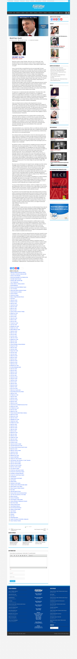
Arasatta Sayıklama (54, 607)
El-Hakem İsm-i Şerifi (15, 422)
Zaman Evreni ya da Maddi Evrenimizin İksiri (19, 404)
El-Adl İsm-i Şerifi (14, 442)
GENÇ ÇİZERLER (38, 1)
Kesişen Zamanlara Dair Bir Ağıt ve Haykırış (19, 412)
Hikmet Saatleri (13, 512)
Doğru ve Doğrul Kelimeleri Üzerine (17, 296)
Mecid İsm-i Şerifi (14, 448)
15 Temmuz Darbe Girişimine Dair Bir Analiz (19, 447)
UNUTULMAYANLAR (50, 1)
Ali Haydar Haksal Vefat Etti (55, 616)
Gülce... (52, 151)
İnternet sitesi (12, 576)
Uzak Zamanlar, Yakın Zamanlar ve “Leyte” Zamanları (20, 460)
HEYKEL (35, 12)
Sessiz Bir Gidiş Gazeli (13, 607)
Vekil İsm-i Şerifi (14, 383)
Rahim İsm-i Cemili (14, 414)
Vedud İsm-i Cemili (14, 452)
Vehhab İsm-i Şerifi (14, 421)
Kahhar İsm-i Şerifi (14, 406)
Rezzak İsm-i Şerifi (14, 440)
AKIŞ (14, 12)
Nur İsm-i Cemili (14, 314)
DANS (27, 12)
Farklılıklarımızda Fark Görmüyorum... (58, 36)
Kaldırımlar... (53, 139)
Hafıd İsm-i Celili (14, 393)
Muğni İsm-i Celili (14, 411)
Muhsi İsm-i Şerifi (14, 360)
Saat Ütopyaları (13, 476)
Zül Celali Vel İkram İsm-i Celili (16, 445)
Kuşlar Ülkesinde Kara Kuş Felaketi (17, 391)
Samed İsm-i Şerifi (14, 305)
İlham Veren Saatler (14, 502)
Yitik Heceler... (53, 120)
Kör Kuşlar (52, 594)
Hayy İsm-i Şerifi (14, 396)
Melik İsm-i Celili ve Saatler (16, 450)
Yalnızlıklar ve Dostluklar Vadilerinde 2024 (27, 543)
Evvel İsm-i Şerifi (14, 336)
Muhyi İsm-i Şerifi (14, 362)
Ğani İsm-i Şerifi (14, 409)
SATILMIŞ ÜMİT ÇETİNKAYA (57, 46)
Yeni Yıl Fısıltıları (14, 288)
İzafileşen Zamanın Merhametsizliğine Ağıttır (19, 484)
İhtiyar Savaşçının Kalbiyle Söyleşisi (17, 488)
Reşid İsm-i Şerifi (14, 331)
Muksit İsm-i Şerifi (14, 432)
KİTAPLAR (27, 1)
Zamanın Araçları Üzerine (15, 504)
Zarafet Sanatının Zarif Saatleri (16, 478)
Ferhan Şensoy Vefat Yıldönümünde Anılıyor (58, 597)
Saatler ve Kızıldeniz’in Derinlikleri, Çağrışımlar (19, 519)
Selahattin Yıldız (54, 107)
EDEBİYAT (18, 12)
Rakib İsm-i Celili (14, 372)
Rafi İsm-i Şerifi (13, 430)
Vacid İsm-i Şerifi (14, 349)
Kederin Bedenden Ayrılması (55, 613)
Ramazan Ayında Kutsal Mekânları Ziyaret (18, 287)
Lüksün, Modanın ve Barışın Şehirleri (18, 283)
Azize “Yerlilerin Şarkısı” (13, 591)
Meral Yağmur (54, 119)
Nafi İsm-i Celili (13, 319)
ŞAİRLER (55, 12)
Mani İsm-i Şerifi (14, 347)
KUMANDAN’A (12, 597)
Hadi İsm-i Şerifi (14, 303)
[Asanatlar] (38, 6)
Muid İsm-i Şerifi (14, 401)
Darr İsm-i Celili (13, 321)
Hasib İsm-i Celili (14, 380)
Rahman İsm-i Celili (14, 416)
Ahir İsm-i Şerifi (14, 334)
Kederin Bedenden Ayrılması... (57, 47)
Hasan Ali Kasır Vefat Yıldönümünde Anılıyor (59, 591)
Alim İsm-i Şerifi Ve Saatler (16, 463)
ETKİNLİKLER (22, 1)
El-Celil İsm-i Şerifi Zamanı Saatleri (17, 470)
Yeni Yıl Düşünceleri (14, 282)
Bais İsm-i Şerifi (14, 370)
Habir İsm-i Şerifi (14, 429)
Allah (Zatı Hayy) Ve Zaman (16, 491)
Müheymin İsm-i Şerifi (15, 455)
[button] (11, 555)
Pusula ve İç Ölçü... (54, 58)
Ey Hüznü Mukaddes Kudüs (16, 367)
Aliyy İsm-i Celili (14, 373)
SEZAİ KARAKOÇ (54, 161)
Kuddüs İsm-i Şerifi (14, 437)
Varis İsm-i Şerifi (14, 354)
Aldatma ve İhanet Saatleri (15, 509)
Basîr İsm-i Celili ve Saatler (16, 466)
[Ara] (69, 1)
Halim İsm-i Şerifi (14, 427)
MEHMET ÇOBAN (54, 57)
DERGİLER (32, 1)
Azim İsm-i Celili (14, 352)
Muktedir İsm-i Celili (14, 339)
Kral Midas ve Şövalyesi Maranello (17, 473)
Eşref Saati (13, 298)
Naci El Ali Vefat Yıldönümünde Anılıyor (57, 604)
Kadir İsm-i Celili (14, 342)
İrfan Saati (12, 515)
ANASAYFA (10, 12)
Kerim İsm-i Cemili (14, 399)
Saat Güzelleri (13, 479)
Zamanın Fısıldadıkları (15, 497)
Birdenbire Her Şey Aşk (13, 613)
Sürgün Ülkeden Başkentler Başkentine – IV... (59, 163)
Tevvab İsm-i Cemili (14, 323)
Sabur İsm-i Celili (14, 318)
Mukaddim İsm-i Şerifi (15, 326)
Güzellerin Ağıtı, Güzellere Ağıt (16, 280)
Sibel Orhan (53, 96)
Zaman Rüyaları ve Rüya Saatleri (17, 499)
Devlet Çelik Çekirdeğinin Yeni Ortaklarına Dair (19, 277)
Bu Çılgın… (11, 600)
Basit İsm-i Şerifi (14, 424)
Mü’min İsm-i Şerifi (14, 453)
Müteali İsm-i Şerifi (14, 313)
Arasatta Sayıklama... (55, 109)
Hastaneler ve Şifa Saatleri (15, 483)
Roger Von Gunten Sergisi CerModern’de (16, 529)
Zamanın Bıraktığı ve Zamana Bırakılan (18, 344)
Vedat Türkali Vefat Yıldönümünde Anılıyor (58, 610)
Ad (10, 569)
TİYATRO (40, 12)
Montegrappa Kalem (14, 517)
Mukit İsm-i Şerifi (14, 386)
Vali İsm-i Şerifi (13, 316)
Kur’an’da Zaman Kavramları (16, 507)
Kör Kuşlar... (53, 97)
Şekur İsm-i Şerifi (14, 439)
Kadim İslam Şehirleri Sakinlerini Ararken (18, 290)
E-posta (11, 573)
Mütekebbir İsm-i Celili (15, 419)
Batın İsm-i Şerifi (14, 332)
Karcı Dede (13, 489)
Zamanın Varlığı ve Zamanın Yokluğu (17, 311)
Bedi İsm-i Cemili (14, 357)
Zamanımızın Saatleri (15, 295)
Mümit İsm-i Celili (14, 363)
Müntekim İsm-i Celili (15, 365)
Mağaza (61, 12)
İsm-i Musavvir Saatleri (15, 468)
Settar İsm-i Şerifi (14, 300)
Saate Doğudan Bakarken (15, 506)
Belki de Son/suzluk (12, 616)
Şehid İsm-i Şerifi (14, 398)
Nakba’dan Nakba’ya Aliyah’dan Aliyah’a (18, 272)
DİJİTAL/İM (44, 1)
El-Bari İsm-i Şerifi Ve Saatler (16, 465)
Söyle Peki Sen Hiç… (13, 594)
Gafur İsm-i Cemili (14, 417)
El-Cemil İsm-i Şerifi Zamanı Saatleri (17, 471)
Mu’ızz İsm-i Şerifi (14, 388)
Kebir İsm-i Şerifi (14, 306)
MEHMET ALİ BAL (23, 40)
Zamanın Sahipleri (14, 293)
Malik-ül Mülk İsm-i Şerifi (15, 329)
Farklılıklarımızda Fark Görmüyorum (57, 600)
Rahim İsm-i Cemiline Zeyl (16, 390)
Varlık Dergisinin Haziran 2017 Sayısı (40, 529)
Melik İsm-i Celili (14, 435)
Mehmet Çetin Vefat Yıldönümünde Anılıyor (17, 604)
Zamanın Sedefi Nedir (15, 457)
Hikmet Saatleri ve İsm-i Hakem (16, 486)
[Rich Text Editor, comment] (28, 562)
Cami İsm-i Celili (14, 324)
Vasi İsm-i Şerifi (14, 381)
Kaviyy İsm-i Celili (14, 345)
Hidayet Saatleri (13, 481)
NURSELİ (52, 35)
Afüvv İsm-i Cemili (14, 337)
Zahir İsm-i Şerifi (14, 368)
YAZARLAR (50, 12)
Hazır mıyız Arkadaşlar (13, 620)
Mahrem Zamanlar (14, 496)
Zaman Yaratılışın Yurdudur (16, 520)
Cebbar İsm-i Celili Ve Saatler (16, 458)
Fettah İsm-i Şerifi (14, 301)
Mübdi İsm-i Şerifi (14, 403)
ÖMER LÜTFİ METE (55, 150)
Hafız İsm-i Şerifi (14, 434)
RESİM (31, 12)
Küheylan (12, 514)
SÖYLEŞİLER (16, 1)
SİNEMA (45, 12)
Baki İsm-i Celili (14, 308)
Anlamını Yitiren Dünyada (15, 275)
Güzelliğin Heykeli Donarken (16, 278)
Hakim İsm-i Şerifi (14, 355)
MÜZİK (23, 12)
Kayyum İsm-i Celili (14, 350)
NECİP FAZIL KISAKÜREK (57, 138)
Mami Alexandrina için (13, 610)
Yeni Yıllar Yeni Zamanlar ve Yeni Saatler (18, 494)
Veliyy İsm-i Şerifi (14, 378)
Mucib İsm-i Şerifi (14, 385)
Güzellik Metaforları (14, 285)
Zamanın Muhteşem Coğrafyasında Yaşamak (19, 501)
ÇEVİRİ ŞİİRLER (10, 1)
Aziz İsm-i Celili (14, 375)
